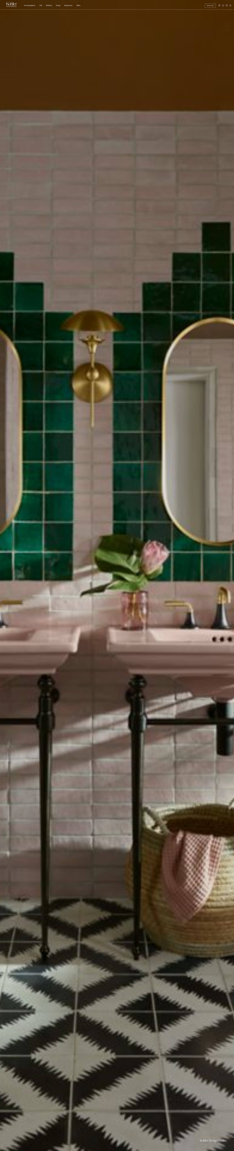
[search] (230, 5)
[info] (223, 5)
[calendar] (227, 5)
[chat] (219, 5)
